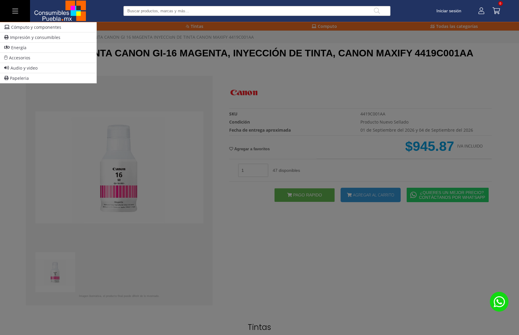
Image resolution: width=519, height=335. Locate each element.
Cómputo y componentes (36, 27)
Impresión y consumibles (35, 37)
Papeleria (19, 78)
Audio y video (24, 68)
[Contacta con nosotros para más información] (499, 301)
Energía (18, 47)
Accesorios (19, 58)
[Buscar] (376, 11)
